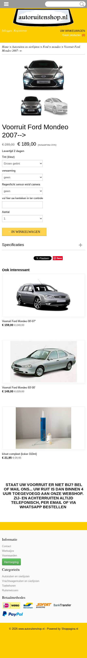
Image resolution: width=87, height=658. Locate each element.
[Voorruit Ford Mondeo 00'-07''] (43, 295)
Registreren (20, 30)
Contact (6, 546)
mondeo (56, 47)
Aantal (6, 211)
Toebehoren (9, 585)
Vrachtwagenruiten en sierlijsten (20, 581)
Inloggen (7, 30)
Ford (45, 47)
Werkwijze (8, 550)
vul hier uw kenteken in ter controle (22, 198)
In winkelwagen (25, 231)
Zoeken (81, 4)
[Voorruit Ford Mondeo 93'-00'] (43, 361)
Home (5, 47)
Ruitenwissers (10, 590)
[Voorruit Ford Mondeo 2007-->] (43, 74)
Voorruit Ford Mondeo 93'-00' (18, 387)
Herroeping (11, 562)
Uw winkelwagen (72, 30)
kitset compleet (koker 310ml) (19, 453)
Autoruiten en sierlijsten (25, 47)
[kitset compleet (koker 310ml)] (43, 428)
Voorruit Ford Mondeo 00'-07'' (19, 321)
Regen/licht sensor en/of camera (21, 184)
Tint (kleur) (8, 156)
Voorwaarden (9, 555)
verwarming (8, 170)
